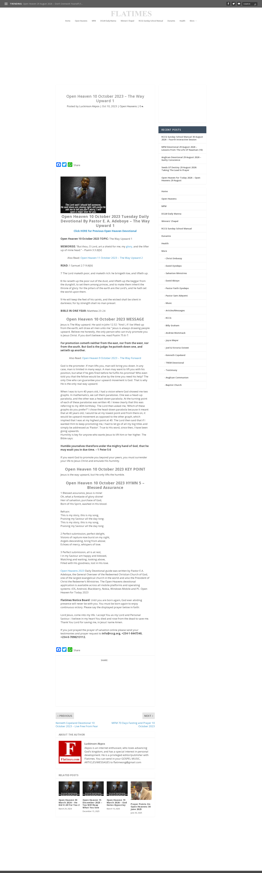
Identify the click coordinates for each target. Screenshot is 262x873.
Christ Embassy (174, 258)
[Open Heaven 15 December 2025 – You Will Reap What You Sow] (93, 788)
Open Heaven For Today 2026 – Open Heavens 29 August (180, 179)
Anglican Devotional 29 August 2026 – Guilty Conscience (181, 158)
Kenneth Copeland (175, 355)
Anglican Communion (177, 377)
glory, (129, 246)
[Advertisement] (125, 57)
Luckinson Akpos (89, 106)
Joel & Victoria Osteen (177, 347)
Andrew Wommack (175, 332)
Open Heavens (81, 21)
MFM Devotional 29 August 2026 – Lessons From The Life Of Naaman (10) (182, 148)
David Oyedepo (174, 265)
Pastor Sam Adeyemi (177, 295)
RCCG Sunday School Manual (151, 21)
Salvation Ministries (176, 273)
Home (67, 21)
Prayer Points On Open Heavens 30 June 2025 (141, 807)
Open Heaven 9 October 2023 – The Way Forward (111, 358)
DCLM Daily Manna (108, 21)
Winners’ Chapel (127, 21)
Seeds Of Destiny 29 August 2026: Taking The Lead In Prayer (179, 169)
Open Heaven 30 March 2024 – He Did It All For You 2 (69, 803)
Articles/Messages (175, 310)
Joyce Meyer (172, 340)
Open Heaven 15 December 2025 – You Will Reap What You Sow (92, 804)
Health (182, 21)
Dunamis (171, 21)
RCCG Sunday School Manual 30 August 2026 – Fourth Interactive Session (182, 138)
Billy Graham (172, 325)
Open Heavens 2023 (72, 570)
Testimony (171, 370)
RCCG (168, 317)
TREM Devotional (175, 362)
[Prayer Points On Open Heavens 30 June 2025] (141, 790)
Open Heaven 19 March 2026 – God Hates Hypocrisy (117, 803)
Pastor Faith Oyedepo (177, 288)
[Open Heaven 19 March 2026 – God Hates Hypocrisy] (117, 788)
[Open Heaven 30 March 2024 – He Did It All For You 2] (69, 788)
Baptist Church (174, 385)
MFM (94, 21)
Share (77, 165)
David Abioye (172, 280)
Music (169, 303)
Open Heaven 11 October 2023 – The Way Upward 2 (112, 258)
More (192, 21)
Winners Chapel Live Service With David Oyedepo (47, 3)
